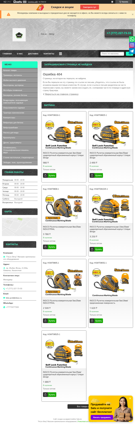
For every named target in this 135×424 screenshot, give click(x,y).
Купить (52, 175)
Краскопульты (9, 138)
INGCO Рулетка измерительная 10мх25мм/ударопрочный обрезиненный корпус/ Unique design (110, 229)
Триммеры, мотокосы (12, 75)
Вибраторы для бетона (13, 123)
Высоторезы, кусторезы (13, 85)
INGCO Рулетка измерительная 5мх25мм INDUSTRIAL (62, 301)
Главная (7, 54)
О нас (20, 54)
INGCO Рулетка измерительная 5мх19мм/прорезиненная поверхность (109, 301)
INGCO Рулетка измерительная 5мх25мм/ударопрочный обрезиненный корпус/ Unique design (63, 374)
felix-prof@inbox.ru (14, 298)
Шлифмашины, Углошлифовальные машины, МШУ (16, 150)
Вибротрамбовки (10, 128)
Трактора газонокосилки (13, 113)
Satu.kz (79, 419)
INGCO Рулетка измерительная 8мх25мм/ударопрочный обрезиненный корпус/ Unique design (110, 155)
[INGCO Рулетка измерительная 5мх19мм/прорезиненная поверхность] (111, 282)
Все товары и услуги (86, 406)
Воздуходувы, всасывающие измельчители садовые (15, 101)
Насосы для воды (10, 133)
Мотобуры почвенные (12, 90)
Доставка (33, 54)
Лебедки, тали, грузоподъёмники (17, 162)
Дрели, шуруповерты (12, 143)
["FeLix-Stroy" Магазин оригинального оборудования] (19, 34)
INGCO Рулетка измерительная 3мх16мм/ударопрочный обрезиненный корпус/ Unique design (63, 155)
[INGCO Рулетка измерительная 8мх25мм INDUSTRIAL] (64, 208)
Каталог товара (9, 70)
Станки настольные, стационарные (18, 157)
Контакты (49, 54)
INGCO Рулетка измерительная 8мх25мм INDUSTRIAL (62, 228)
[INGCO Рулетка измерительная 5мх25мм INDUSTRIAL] (64, 282)
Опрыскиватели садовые (14, 108)
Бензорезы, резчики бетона (15, 95)
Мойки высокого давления (14, 80)
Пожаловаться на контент (87, 421)
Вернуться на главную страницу (62, 94)
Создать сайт (33, 2)
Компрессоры (9, 117)
